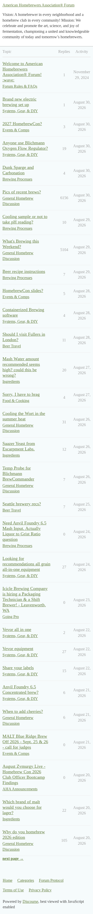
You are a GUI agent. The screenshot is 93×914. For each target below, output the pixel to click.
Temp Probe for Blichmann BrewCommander (18, 473)
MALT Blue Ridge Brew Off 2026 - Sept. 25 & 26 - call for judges (25, 742)
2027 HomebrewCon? (22, 123)
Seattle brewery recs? (21, 503)
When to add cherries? (22, 711)
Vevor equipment (17, 648)
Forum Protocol (51, 880)
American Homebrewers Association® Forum (38, 5)
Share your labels (18, 667)
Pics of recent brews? (21, 191)
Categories (25, 880)
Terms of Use (13, 890)
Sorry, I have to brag (21, 394)
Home (7, 880)
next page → (13, 858)
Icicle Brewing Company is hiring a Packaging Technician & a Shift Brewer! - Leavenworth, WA (25, 599)
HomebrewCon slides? (22, 290)
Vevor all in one (16, 629)
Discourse (30, 901)
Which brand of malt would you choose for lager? (22, 807)
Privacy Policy (40, 890)
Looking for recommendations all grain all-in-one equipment (26, 564)
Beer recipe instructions (23, 271)
